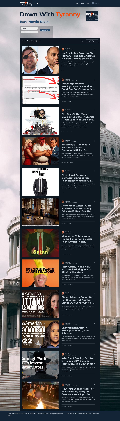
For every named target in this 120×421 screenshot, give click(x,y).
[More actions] (95, 49)
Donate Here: (95, 413)
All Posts (24, 41)
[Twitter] (38, 3)
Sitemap (10, 415)
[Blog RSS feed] (36, 41)
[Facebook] (35, 3)
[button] (82, 41)
